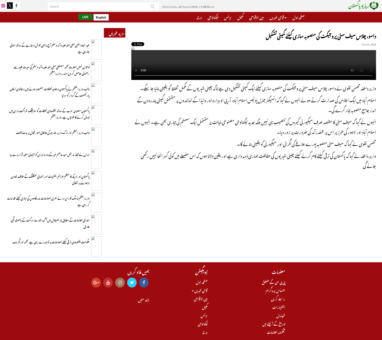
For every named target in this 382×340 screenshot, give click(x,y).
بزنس (227, 17)
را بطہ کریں (278, 298)
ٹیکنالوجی (213, 17)
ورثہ (199, 17)
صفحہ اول (298, 17)
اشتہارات (278, 307)
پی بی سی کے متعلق (273, 282)
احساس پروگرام (275, 290)
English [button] (101, 17)
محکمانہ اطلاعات (276, 332)
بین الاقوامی (256, 17)
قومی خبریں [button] (277, 17)
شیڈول (280, 315)
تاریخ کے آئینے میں (273, 323)
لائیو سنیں (143, 300)
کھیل (240, 17)
